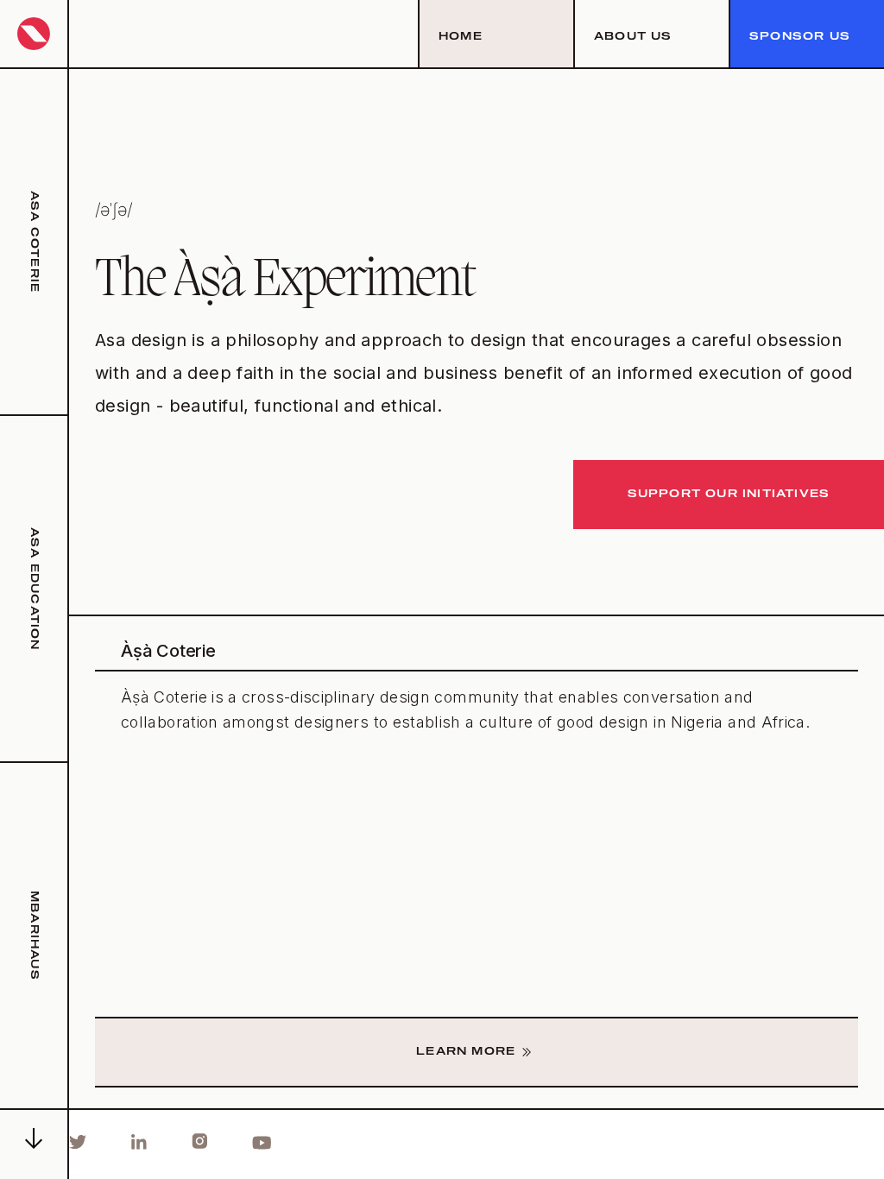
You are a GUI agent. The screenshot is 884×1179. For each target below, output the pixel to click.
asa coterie (33, 242)
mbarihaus (33, 935)
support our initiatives (729, 494)
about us (633, 37)
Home (461, 37)
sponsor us (799, 37)
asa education (33, 589)
